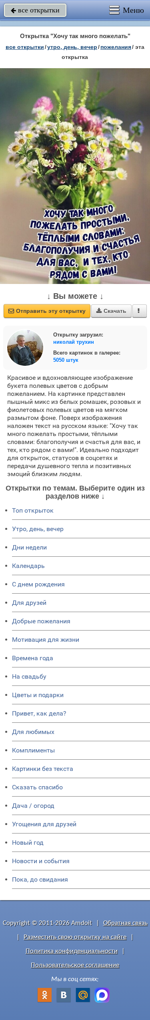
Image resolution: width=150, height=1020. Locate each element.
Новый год (28, 842)
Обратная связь (125, 923)
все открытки (35, 10)
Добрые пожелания (41, 621)
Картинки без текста (42, 769)
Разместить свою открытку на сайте (75, 937)
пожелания (115, 47)
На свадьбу (29, 676)
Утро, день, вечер (38, 529)
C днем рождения (38, 584)
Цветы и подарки (38, 695)
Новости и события (41, 861)
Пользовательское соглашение (75, 965)
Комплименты (33, 750)
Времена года (32, 658)
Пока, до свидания (40, 879)
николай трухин (73, 342)
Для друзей (29, 602)
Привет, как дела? (39, 713)
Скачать (111, 311)
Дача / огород (33, 805)
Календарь (28, 566)
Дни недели (29, 547)
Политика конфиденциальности (72, 951)
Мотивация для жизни (45, 639)
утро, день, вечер (72, 47)
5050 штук (65, 360)
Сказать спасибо (37, 787)
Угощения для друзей (44, 824)
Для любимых (33, 732)
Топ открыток (33, 510)
